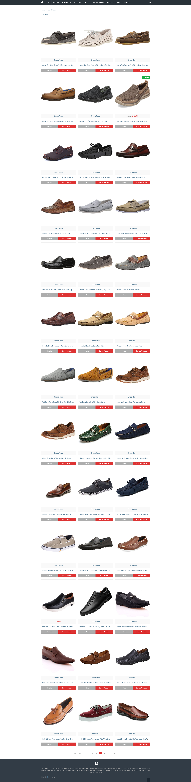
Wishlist (126, 2)
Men (48, 2)
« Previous (77, 753)
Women (56, 2)
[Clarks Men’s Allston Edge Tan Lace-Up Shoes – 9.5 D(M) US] (58, 431)
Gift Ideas (77, 2)
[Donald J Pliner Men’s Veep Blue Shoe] (132, 262)
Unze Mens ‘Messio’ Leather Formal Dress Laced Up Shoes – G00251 (64, 683)
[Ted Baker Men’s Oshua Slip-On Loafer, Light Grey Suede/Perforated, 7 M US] (58, 375)
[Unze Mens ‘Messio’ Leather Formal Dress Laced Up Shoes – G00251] (58, 656)
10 (96, 753)
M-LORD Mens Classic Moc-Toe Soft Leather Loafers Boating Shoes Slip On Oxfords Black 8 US (146, 683)
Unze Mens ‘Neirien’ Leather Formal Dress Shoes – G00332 (135, 627)
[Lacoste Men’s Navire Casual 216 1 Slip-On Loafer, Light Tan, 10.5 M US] (132, 206)
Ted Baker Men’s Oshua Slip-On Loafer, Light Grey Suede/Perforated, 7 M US (66, 402)
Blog (118, 2)
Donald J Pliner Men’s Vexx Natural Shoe (129, 346)
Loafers (44, 14)
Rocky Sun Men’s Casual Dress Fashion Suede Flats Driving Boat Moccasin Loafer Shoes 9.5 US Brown (111, 683)
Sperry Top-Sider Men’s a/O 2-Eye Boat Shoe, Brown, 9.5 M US (136, 65)
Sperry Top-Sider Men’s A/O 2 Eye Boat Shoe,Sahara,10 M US (61, 121)
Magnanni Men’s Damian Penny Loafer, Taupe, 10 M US (59, 234)
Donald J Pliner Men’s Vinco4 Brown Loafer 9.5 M (57, 346)
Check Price (58, 60)
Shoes (53, 10)
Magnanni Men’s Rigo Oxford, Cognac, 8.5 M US (57, 514)
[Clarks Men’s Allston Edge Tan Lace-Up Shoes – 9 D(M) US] (132, 375)
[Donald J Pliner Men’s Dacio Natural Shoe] (95, 319)
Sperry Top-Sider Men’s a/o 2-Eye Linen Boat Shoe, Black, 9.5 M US (63, 65)
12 (105, 753)
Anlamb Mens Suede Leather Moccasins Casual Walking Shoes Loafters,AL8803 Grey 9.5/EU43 (108, 514)
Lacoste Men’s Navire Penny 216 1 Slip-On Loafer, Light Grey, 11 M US (101, 234)
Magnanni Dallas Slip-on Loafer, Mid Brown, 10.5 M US (133, 177)
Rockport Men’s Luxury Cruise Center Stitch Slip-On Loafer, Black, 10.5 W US (66, 290)
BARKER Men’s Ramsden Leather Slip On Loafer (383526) (60, 739)
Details (49, 70)
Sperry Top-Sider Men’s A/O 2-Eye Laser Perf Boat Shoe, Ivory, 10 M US (102, 65)
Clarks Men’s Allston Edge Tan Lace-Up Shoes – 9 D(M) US (135, 402)
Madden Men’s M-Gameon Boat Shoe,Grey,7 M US (94, 290)
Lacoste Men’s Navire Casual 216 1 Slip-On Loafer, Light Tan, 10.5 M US (139, 234)
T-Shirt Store (66, 2)
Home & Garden (98, 2)
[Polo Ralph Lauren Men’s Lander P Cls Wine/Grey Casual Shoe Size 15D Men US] (95, 712)
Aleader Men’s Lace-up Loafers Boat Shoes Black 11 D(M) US (98, 177)
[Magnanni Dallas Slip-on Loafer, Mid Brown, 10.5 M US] (132, 150)
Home (43, 10)
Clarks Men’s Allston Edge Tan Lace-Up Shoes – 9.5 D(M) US (61, 458)
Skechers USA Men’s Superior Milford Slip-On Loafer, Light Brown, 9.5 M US (140, 121)
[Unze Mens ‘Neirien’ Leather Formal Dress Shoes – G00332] (132, 599)
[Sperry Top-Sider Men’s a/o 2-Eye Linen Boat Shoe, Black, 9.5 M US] (58, 38)
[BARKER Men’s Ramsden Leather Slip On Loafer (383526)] (58, 712)
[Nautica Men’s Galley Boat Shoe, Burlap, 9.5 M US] (58, 543)
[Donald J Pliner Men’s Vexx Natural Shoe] (132, 319)
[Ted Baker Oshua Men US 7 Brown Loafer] (95, 375)
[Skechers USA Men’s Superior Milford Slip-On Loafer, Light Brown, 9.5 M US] (132, 94)
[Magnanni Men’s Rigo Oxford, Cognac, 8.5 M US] (58, 487)
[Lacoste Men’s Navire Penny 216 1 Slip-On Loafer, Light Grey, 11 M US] (95, 206)
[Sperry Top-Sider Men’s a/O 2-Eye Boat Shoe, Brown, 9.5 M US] (132, 38)
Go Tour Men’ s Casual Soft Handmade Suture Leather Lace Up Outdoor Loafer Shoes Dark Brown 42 (73, 177)
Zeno (48, 777)
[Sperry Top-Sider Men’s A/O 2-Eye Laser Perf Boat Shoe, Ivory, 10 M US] (95, 38)
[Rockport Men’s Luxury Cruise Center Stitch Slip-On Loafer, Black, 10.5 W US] (58, 262)
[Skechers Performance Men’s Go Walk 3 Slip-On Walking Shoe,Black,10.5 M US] (95, 94)
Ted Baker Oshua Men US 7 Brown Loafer (92, 402)
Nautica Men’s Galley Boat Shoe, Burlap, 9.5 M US (57, 570)
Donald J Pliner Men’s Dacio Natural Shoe (92, 346)
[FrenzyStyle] (42, 2)
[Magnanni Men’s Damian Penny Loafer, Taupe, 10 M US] (58, 206)
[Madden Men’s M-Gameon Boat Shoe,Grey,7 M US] (95, 262)
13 (109, 753)
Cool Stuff (110, 2)
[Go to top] (148, 780)
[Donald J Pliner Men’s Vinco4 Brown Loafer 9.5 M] (58, 319)
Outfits (87, 2)
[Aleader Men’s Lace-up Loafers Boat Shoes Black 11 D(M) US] (95, 150)
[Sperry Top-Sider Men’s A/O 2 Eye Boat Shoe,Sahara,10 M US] (58, 94)
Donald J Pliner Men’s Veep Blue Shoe (128, 290)
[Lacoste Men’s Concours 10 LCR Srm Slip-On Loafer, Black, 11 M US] (95, 543)
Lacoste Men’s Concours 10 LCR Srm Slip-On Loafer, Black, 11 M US (100, 570)
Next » (114, 753)
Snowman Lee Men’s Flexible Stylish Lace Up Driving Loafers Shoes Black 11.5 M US (105, 627)
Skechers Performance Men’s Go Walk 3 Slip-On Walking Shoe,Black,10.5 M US (103, 121)
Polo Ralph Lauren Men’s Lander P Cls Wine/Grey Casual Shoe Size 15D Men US (104, 739)
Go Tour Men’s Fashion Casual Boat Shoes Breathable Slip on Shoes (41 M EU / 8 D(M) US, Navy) (147, 514)
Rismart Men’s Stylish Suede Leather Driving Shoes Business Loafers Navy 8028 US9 (143, 458)
